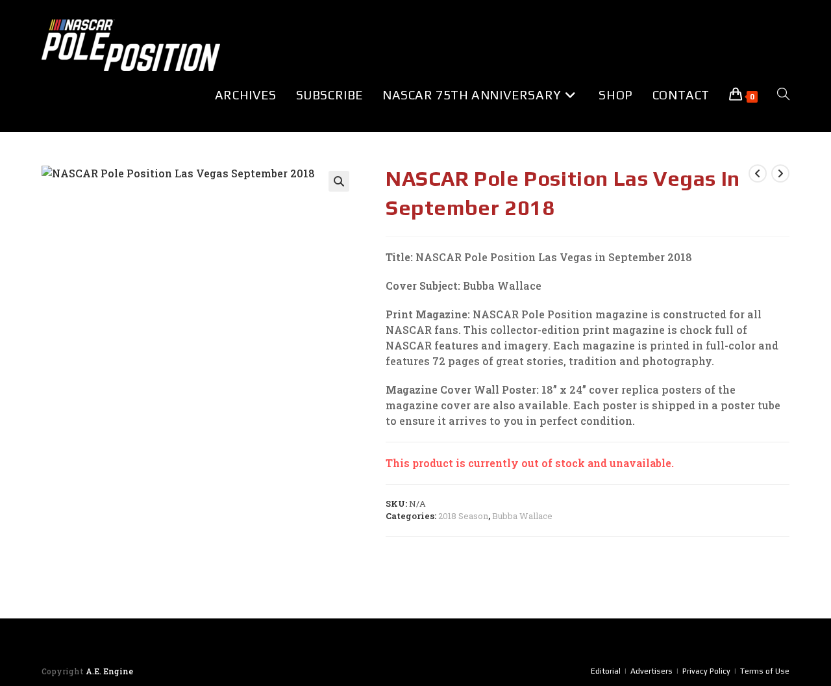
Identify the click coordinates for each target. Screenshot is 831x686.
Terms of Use (764, 671)
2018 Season (463, 516)
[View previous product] (758, 173)
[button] (339, 181)
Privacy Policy (706, 671)
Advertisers (651, 671)
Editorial (606, 671)
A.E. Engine (109, 671)
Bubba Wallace (522, 516)
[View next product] (780, 173)
